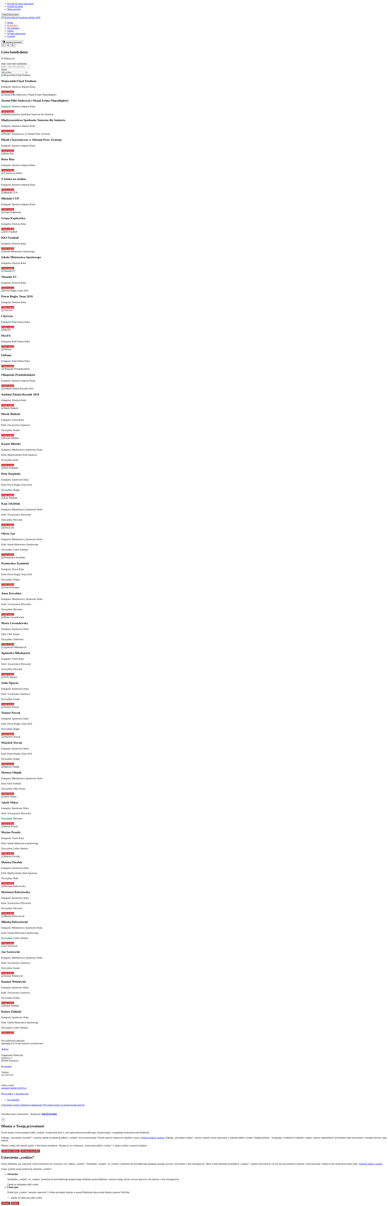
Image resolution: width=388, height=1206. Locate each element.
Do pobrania (13, 28)
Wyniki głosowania (16, 33)
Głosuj (10, 31)
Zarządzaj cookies (10, 1151)
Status (4, 69)
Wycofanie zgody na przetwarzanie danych (63, 1105)
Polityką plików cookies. (153, 1137)
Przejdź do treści (15, 6)
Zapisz (15, 1203)
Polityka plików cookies (370, 1164)
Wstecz (5, 1203)
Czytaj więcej (7, 92)
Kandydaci (12, 25)
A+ (13, 45)
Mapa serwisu (14, 9)
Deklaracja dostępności (31, 1105)
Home (10, 22)
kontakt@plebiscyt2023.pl (13, 1088)
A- (3, 45)
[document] (194, 1161)
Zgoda (22, 1184)
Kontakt (11, 36)
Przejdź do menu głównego (20, 3)
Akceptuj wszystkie (30, 1151)
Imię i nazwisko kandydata (14, 63)
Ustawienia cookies (10, 1105)
